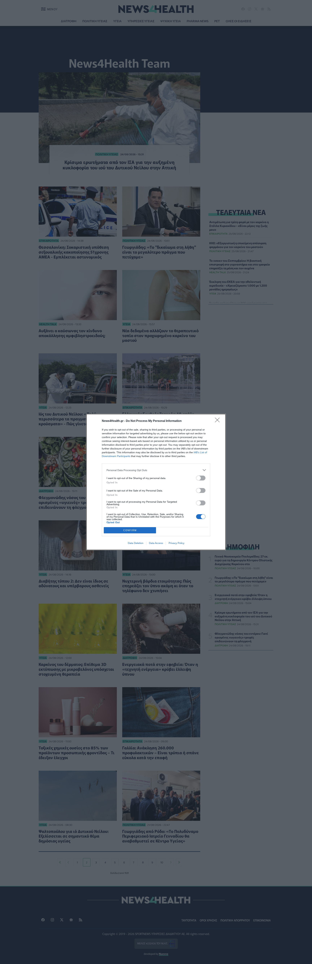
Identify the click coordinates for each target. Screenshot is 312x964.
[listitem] (156, 470)
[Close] (218, 421)
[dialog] (156, 482)
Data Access (156, 543)
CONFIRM (130, 530)
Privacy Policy (176, 543)
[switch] (200, 478)
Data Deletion (135, 543)
